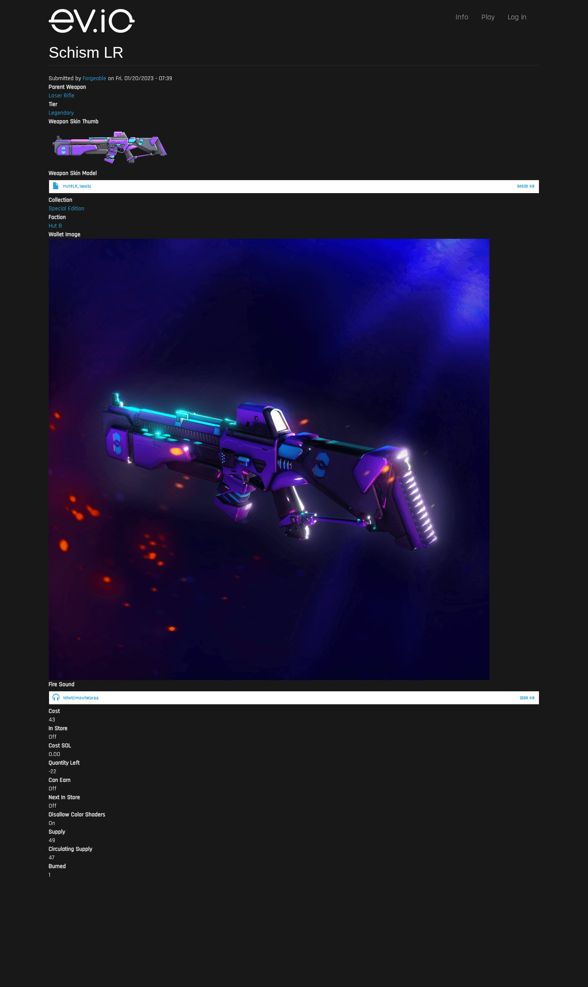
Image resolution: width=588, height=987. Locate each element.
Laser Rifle (61, 96)
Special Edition (66, 208)
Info (461, 17)
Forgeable (94, 78)
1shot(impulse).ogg (81, 698)
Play (488, 17)
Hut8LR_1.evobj (77, 186)
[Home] (95, 21)
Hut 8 (55, 226)
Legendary (61, 113)
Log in (517, 17)
